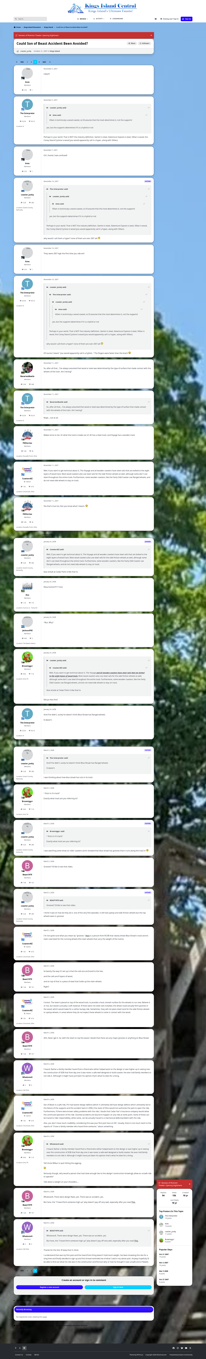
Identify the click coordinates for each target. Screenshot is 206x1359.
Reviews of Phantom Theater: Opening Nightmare (39, 35)
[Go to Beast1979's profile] (27, 865)
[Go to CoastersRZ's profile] (27, 469)
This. (133, 1202)
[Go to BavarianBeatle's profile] (27, 367)
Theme (131, 1355)
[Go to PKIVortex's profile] (27, 434)
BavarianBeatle (27, 376)
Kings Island (55, 51)
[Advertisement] (174, 1303)
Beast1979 (27, 874)
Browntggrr (27, 666)
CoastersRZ (27, 478)
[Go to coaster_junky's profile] (18, 51)
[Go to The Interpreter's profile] (27, 104)
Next (44, 62)
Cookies (28, 1355)
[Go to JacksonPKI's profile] (27, 621)
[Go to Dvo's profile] (27, 586)
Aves (27, 82)
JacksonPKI (27, 630)
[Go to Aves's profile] (27, 73)
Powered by (181, 1355)
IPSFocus (140, 1355)
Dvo (27, 595)
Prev (22, 62)
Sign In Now (118, 1287)
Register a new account (49, 1287)
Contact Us (19, 1355)
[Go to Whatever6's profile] (27, 1068)
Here (87, 935)
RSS (37, 1355)
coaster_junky (25, 51)
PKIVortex (27, 443)
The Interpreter (27, 113)
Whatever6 (27, 1077)
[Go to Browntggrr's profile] (27, 657)
